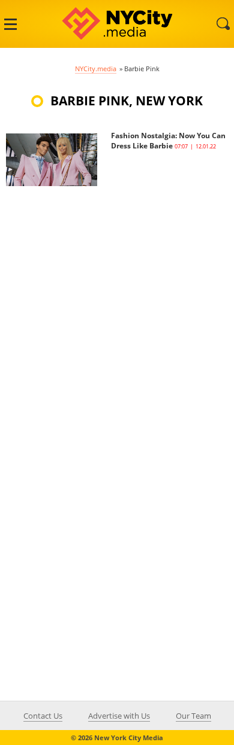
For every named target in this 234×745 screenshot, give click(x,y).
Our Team (193, 715)
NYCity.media (95, 68)
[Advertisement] (117, 302)
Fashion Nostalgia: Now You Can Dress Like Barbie (168, 140)
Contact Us (42, 715)
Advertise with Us (119, 715)
